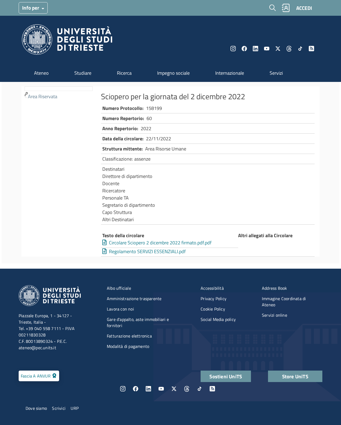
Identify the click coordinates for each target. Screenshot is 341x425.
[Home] (67, 40)
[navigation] (59, 93)
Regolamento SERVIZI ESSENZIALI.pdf (147, 251)
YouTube (266, 48)
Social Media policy (218, 319)
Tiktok (300, 48)
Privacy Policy (213, 298)
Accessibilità (212, 288)
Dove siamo (36, 408)
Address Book (274, 288)
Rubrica (285, 8)
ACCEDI (304, 8)
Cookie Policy (213, 309)
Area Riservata (42, 96)
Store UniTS (295, 376)
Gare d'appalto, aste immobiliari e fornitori (138, 322)
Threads (289, 48)
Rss (311, 48)
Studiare (82, 73)
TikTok (199, 388)
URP (75, 408)
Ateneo (41, 73)
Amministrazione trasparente (134, 298)
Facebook (244, 48)
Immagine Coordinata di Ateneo (284, 301)
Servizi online (274, 315)
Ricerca (124, 73)
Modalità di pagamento (128, 346)
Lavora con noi (120, 309)
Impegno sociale (173, 73)
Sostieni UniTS (225, 376)
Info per (31, 7)
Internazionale (229, 73)
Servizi (276, 73)
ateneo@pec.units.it (37, 347)
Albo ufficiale (119, 288)
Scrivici (59, 408)
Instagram (233, 48)
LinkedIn (255, 48)
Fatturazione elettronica (129, 336)
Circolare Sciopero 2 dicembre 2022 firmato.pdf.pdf (160, 242)
